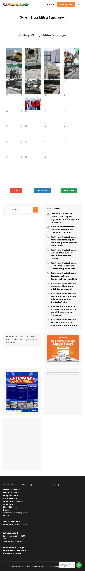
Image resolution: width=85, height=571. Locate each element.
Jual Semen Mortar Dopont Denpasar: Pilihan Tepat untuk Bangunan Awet (63, 286)
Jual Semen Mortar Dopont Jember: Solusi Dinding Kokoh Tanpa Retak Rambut (64, 322)
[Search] (35, 210)
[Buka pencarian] (79, 4)
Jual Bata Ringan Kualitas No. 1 (35, 566)
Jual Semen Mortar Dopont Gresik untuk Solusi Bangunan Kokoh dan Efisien (64, 276)
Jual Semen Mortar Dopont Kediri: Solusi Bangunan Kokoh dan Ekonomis (63, 229)
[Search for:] (22, 209)
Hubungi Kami (66, 4)
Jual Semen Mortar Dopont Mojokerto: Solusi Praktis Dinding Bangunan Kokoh (63, 266)
